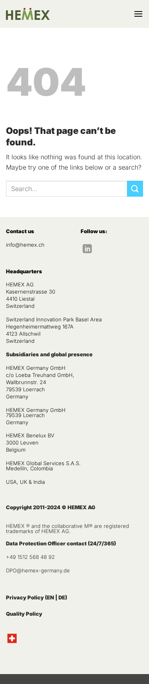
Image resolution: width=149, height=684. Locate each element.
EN (50, 597)
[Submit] (135, 188)
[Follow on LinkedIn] (87, 249)
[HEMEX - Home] (28, 14)
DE (61, 597)
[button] (138, 13)
